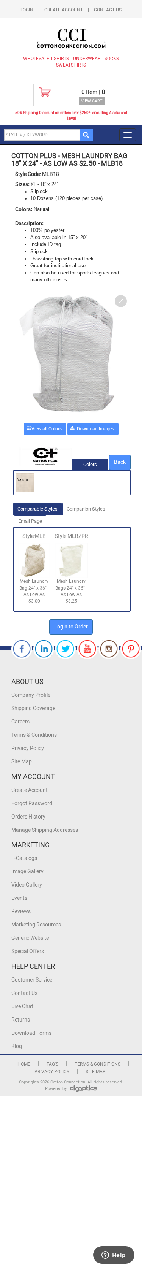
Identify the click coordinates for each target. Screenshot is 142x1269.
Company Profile (30, 695)
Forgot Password (31, 803)
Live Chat (22, 1006)
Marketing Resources (36, 925)
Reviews (21, 911)
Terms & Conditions (34, 735)
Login (26, 10)
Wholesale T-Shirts (46, 58)
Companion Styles (86, 509)
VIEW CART (92, 100)
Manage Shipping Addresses (44, 830)
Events (19, 898)
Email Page (30, 521)
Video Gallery (26, 885)
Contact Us (108, 10)
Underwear (86, 58)
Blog (16, 1046)
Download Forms (31, 1033)
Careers (20, 722)
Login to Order (71, 626)
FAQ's (52, 1064)
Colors (90, 464)
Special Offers (27, 951)
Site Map (21, 761)
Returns (20, 1020)
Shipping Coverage (33, 708)
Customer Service (31, 980)
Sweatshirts (71, 65)
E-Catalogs (24, 858)
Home (23, 1064)
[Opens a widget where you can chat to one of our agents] (113, 1255)
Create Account (63, 10)
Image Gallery (27, 871)
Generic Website (30, 938)
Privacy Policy (27, 748)
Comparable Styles (37, 509)
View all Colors (46, 428)
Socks (112, 58)
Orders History (28, 817)
